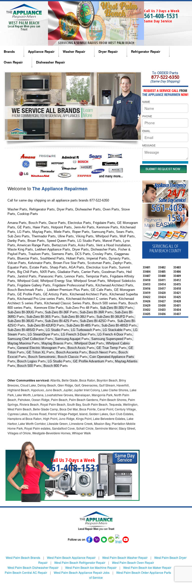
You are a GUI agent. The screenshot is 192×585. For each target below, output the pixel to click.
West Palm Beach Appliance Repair (71, 557)
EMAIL (146, 131)
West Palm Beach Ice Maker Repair (147, 567)
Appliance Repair (41, 51)
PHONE (147, 116)
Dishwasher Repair (50, 62)
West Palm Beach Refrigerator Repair (79, 562)
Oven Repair (13, 62)
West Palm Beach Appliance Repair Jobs (82, 572)
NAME (146, 102)
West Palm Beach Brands (23, 557)
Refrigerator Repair (145, 51)
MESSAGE (149, 145)
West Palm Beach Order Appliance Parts (143, 572)
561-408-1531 (161, 15)
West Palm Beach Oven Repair (133, 562)
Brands (9, 51)
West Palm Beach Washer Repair (125, 557)
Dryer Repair (108, 51)
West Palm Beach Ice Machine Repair (90, 567)
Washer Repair (74, 51)
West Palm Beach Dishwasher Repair (33, 567)
